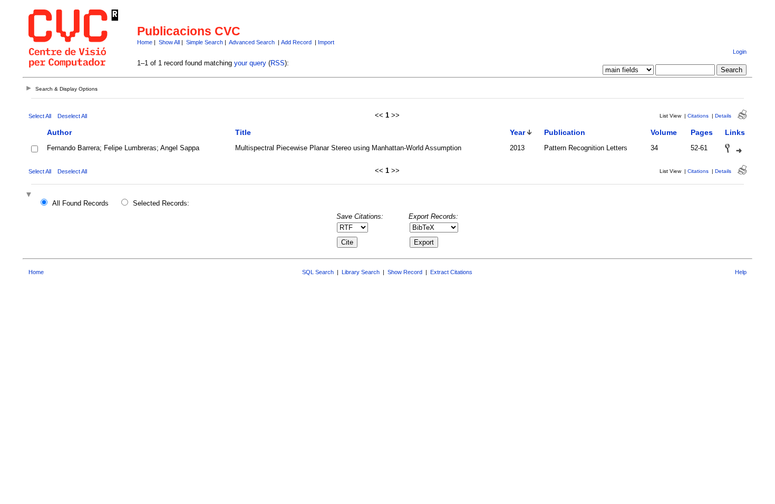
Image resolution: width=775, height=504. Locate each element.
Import (326, 42)
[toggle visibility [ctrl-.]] (30, 195)
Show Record (405, 272)
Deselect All (72, 116)
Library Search (361, 272)
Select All (39, 116)
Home (144, 42)
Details (723, 116)
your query (250, 63)
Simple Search (204, 42)
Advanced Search (252, 42)
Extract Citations (451, 272)
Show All (169, 42)
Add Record (296, 42)
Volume (664, 132)
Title (243, 132)
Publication (564, 132)
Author (59, 132)
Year (517, 132)
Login (740, 52)
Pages (702, 132)
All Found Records (80, 203)
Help (741, 272)
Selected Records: (161, 203)
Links (735, 132)
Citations (698, 116)
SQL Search (318, 272)
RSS (277, 63)
